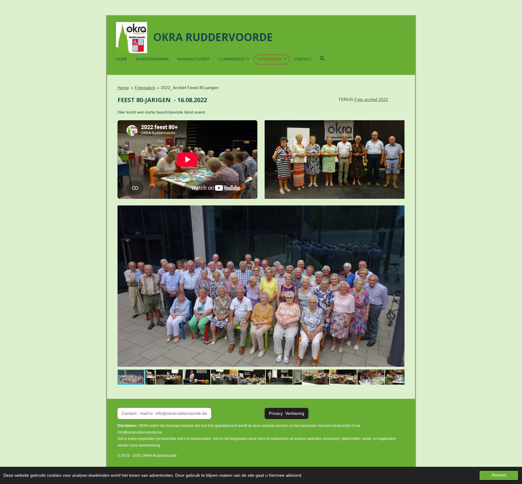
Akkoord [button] (498, 475)
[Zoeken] (322, 58)
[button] (399, 208)
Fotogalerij (145, 87)
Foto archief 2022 (371, 99)
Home (123, 87)
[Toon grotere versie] (334, 159)
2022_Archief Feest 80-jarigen (190, 87)
